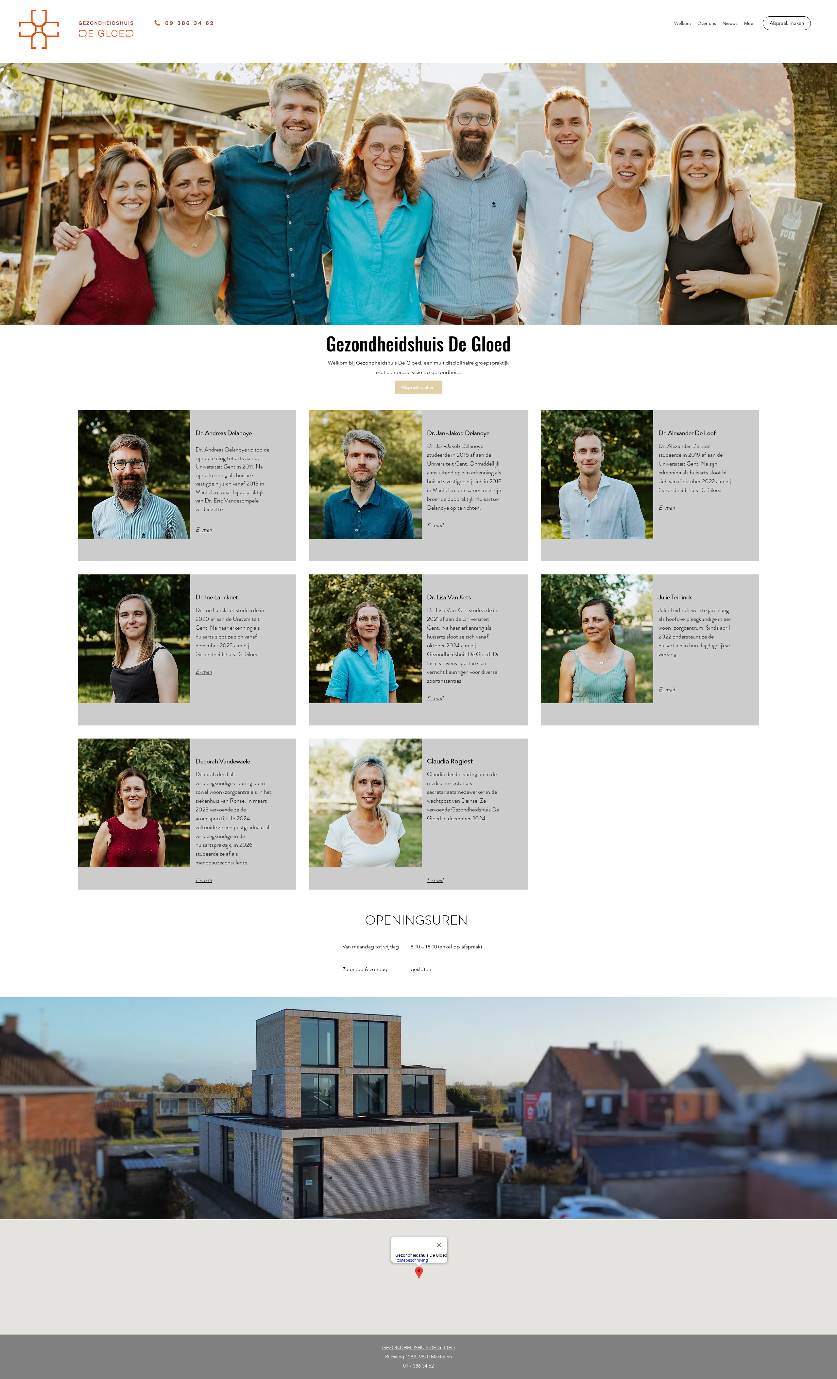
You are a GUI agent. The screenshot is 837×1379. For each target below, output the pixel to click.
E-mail (204, 672)
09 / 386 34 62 (418, 1366)
